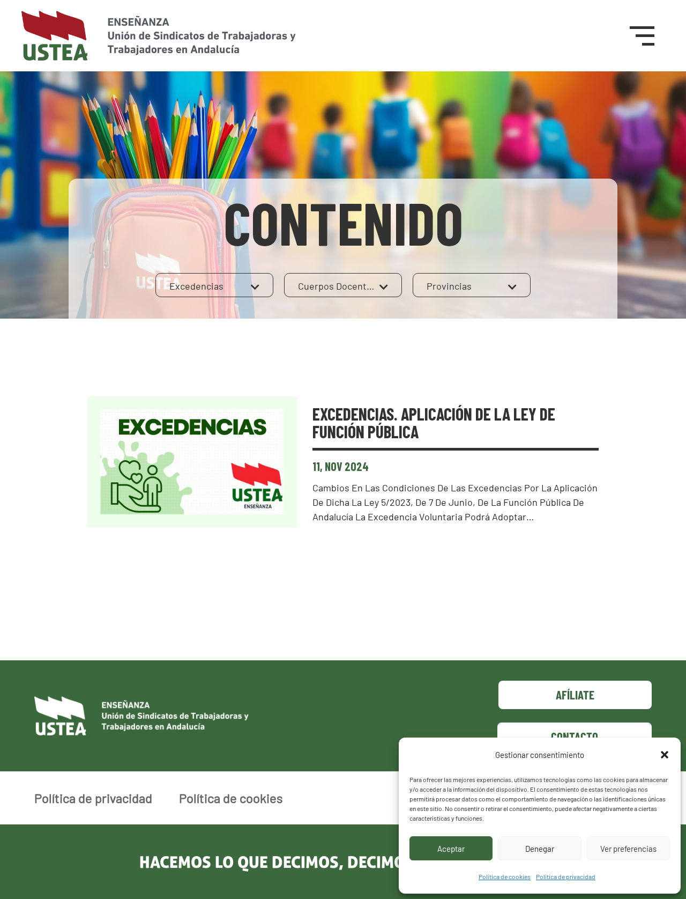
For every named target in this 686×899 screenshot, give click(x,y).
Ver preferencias (628, 848)
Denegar (539, 848)
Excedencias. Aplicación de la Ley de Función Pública (433, 422)
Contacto (574, 736)
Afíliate (575, 694)
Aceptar (451, 848)
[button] (664, 754)
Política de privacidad (565, 876)
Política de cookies (505, 876)
